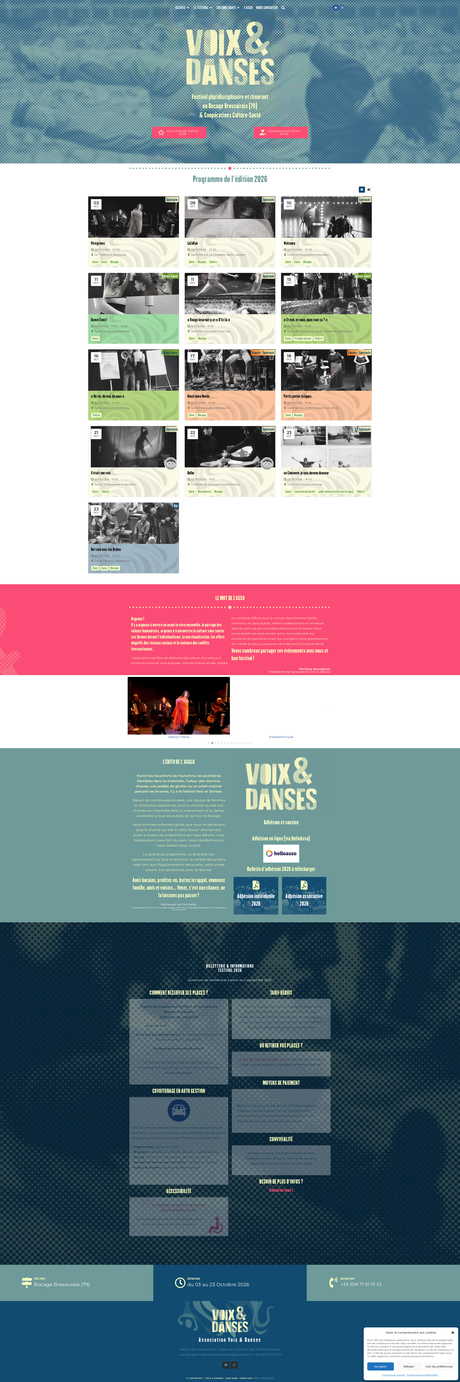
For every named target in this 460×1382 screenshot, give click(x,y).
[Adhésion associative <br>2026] (304, 885)
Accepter (380, 1366)
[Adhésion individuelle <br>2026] (256, 885)
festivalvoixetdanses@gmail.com (226, 1354)
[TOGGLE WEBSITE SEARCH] (283, 7)
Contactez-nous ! (281, 1190)
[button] (453, 1332)
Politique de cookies (393, 1375)
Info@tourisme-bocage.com (190, 1026)
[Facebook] (225, 1365)
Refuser (409, 1366)
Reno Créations (263, 1378)
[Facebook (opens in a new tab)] (336, 7)
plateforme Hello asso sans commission (178, 1053)
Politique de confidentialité (422, 1375)
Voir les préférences (439, 1366)
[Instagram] (234, 1365)
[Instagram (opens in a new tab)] (342, 7)
